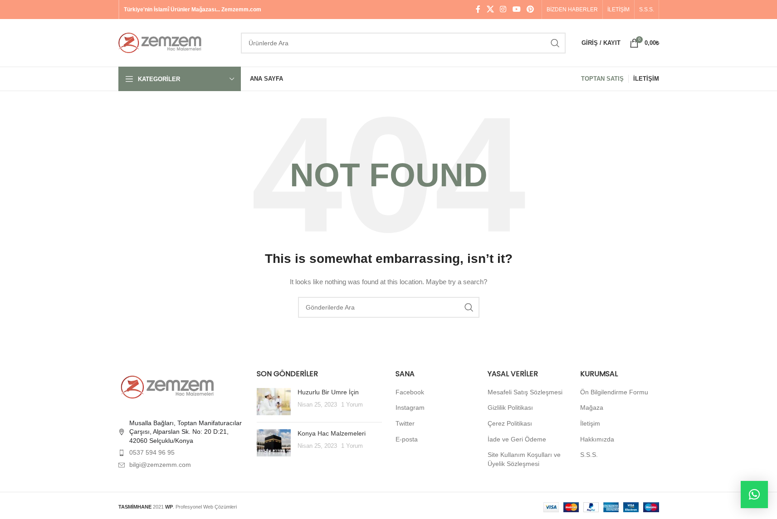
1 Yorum (352, 405)
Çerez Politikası (510, 423)
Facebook (410, 392)
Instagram (410, 407)
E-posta (407, 439)
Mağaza (591, 407)
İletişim (590, 423)
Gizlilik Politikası (510, 407)
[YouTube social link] (516, 9)
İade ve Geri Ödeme (517, 439)
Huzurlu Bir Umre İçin (328, 392)
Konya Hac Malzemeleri (332, 433)
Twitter (405, 423)
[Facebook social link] (478, 9)
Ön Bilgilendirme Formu (614, 392)
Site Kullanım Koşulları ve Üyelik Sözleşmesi (524, 459)
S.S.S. (589, 454)
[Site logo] (175, 42)
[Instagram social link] (503, 9)
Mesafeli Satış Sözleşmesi (525, 392)
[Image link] (168, 386)
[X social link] (490, 9)
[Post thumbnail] (274, 401)
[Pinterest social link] (530, 9)
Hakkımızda (597, 439)
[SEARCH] (555, 43)
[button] (754, 494)
